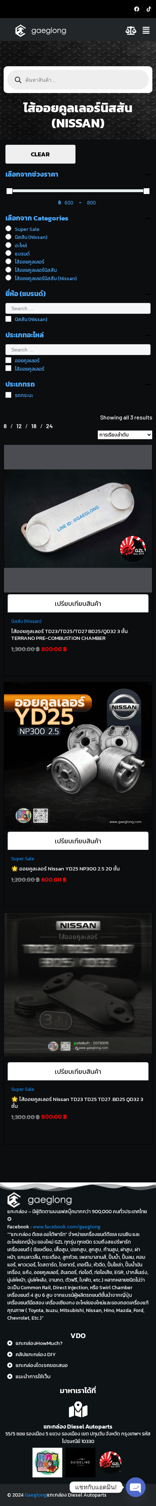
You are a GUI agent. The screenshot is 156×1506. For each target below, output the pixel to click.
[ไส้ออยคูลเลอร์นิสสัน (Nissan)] (8, 277)
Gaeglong (36, 1495)
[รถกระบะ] (8, 395)
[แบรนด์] (8, 253)
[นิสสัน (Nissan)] (8, 237)
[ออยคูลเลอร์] (8, 360)
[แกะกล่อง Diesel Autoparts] (78, 1409)
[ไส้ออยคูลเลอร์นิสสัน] (8, 270)
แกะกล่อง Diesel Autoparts (78, 1426)
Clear (40, 154)
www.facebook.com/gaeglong (66, 1227)
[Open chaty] (135, 1487)
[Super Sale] (8, 228)
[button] (147, 30)
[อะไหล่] (8, 245)
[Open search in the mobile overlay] (78, 79)
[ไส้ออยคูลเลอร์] (8, 261)
